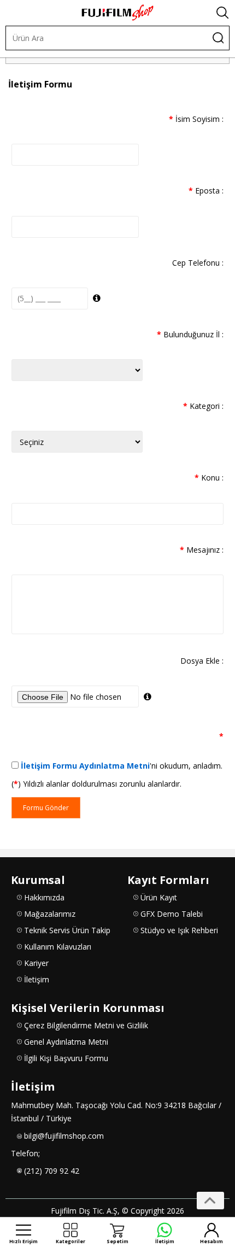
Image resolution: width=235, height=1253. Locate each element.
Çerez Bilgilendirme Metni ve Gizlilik (86, 1025)
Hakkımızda (44, 897)
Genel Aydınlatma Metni (66, 1042)
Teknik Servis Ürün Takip (67, 930)
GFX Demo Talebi (171, 914)
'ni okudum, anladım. (121, 765)
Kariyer (36, 963)
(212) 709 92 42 (51, 1171)
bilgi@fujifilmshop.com (64, 1136)
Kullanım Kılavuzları (57, 946)
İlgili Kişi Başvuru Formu (66, 1058)
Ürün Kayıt (158, 897)
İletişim (36, 979)
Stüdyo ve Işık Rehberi (179, 930)
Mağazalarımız (49, 914)
